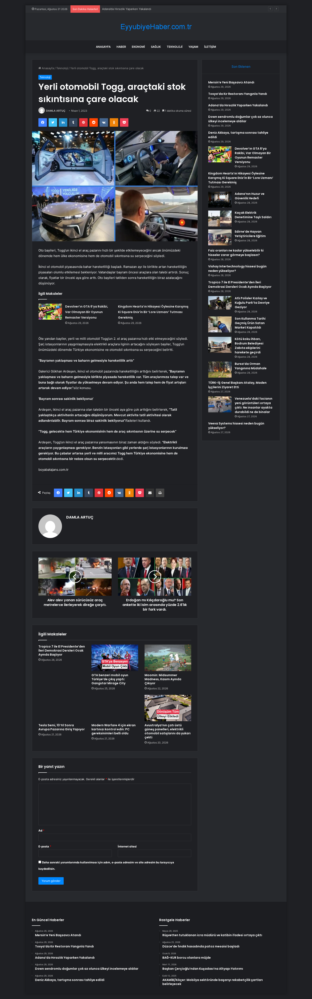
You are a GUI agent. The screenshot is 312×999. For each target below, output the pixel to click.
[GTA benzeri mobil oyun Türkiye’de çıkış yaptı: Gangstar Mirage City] (114, 658)
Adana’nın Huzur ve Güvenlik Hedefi (249, 196)
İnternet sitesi (127, 846)
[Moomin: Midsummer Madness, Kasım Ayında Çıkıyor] (168, 658)
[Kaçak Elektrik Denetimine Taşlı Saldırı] (220, 218)
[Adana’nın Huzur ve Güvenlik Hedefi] (220, 200)
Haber (121, 46)
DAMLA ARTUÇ (55, 110)
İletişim (210, 46)
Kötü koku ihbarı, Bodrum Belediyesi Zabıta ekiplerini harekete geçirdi (249, 345)
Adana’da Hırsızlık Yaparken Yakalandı (126, 9)
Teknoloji (175, 46)
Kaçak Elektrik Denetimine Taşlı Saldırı (253, 215)
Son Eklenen (241, 67)
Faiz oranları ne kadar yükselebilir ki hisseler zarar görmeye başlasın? (236, 252)
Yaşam (193, 46)
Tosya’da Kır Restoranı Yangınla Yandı (237, 94)
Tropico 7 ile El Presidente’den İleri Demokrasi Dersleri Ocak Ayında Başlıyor (61, 650)
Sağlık (156, 46)
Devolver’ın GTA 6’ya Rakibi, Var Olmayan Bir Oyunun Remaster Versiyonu (86, 312)
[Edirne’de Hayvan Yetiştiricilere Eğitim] (220, 237)
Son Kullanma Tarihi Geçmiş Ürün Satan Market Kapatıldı (250, 323)
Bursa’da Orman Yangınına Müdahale (251, 366)
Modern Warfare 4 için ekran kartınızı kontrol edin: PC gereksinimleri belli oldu (113, 729)
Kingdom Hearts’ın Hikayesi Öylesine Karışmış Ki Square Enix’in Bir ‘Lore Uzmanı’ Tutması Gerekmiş (153, 312)
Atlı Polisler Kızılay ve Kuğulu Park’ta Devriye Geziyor (252, 302)
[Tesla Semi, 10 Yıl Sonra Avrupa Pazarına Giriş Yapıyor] (61, 708)
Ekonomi (138, 46)
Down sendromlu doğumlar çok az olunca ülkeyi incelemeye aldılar (240, 119)
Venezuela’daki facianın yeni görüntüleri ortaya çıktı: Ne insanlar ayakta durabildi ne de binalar (253, 405)
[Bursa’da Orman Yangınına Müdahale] (220, 370)
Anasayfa (103, 46)
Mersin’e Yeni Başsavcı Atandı (231, 82)
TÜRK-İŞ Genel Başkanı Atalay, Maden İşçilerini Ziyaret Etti (237, 385)
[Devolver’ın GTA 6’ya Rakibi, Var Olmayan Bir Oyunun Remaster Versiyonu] (50, 312)
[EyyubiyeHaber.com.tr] (156, 26)
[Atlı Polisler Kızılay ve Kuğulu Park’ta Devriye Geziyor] (220, 304)
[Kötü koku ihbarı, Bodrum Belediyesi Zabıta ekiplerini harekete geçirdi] (220, 345)
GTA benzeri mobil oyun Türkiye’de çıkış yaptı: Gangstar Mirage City (109, 679)
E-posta (44, 846)
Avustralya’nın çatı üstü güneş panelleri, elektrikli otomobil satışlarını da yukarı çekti (168, 731)
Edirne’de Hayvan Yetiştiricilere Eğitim (250, 233)
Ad (41, 830)
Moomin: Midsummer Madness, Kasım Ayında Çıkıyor (163, 679)
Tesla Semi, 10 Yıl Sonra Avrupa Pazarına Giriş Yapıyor (61, 727)
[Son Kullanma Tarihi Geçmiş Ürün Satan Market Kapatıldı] (220, 324)
